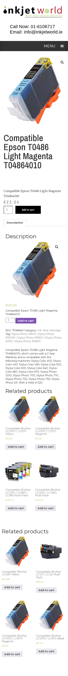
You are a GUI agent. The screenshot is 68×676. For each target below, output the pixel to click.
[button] (49, 46)
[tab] (14, 222)
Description (15, 222)
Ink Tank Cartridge (49, 330)
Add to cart (28, 209)
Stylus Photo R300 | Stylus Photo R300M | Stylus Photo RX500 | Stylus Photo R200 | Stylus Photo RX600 (33, 337)
